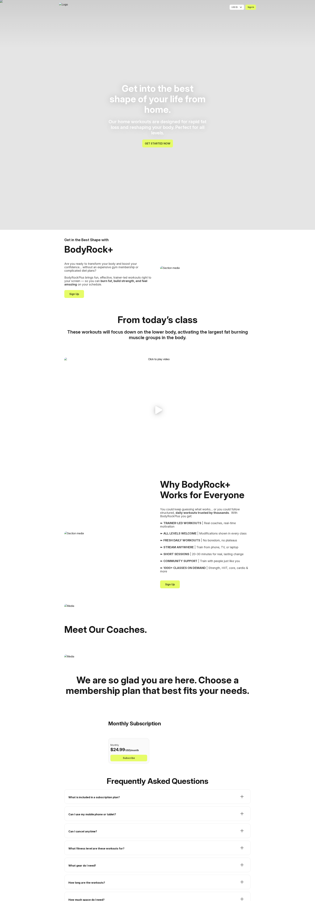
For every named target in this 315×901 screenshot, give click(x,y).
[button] (157, 410)
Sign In (251, 7)
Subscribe (129, 758)
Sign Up (74, 294)
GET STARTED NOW (157, 143)
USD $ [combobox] (234, 7)
